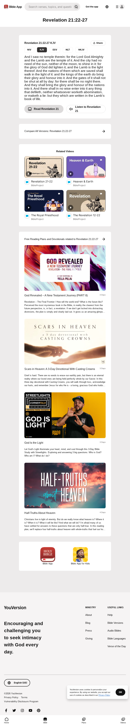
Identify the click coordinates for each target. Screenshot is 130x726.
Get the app (92, 6)
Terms (24, 697)
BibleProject (37, 185)
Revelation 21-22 (45, 181)
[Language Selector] (107, 6)
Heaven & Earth (86, 181)
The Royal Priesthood (47, 215)
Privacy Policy (11, 697)
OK (120, 692)
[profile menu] (119, 6)
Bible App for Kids (80, 563)
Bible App (48, 563)
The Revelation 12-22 (89, 215)
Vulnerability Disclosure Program (21, 701)
